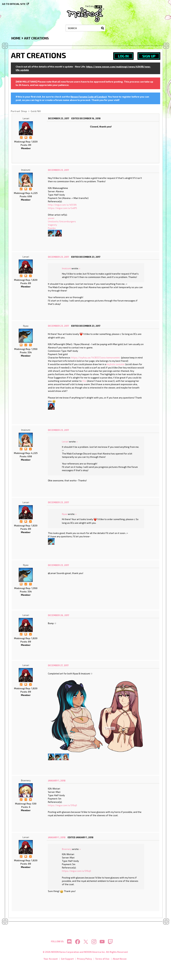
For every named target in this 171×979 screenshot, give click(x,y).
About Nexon (120, 958)
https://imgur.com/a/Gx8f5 (62, 208)
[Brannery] (26, 790)
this (84, 380)
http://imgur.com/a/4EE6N (62, 204)
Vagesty (52, 224)
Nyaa (25, 325)
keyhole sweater (116, 364)
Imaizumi (25, 169)
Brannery (26, 780)
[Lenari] (26, 128)
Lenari (26, 118)
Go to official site (13, 4)
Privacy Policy (84, 958)
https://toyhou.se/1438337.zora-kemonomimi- (96, 357)
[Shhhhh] (26, 137)
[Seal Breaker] (30, 799)
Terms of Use (102, 958)
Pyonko (52, 228)
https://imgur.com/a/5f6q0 (62, 805)
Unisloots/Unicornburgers (62, 221)
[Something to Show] (21, 137)
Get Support (67, 958)
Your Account (51, 958)
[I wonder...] (30, 344)
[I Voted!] (30, 137)
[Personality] (25, 799)
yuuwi (51, 218)
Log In (123, 56)
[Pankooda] (51, 756)
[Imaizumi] (26, 180)
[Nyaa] (51, 232)
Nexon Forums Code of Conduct (88, 96)
